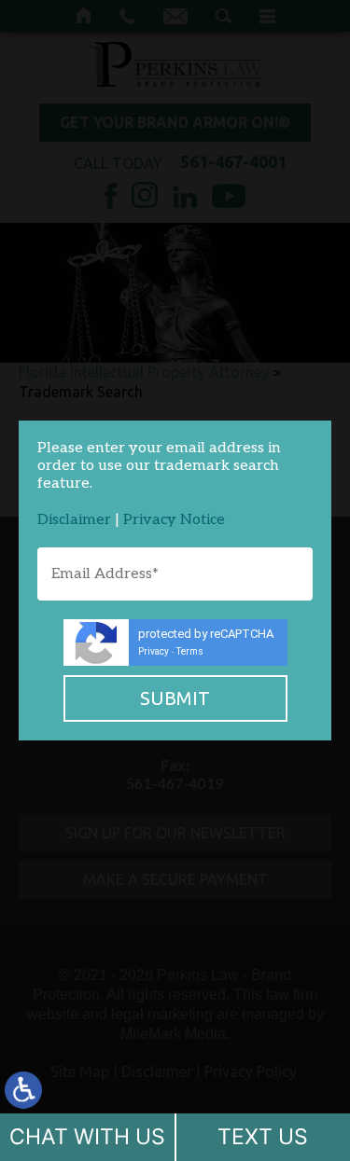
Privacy (153, 651)
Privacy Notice (174, 520)
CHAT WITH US (87, 1137)
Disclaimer (74, 520)
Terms (189, 651)
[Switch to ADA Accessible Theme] (23, 1090)
